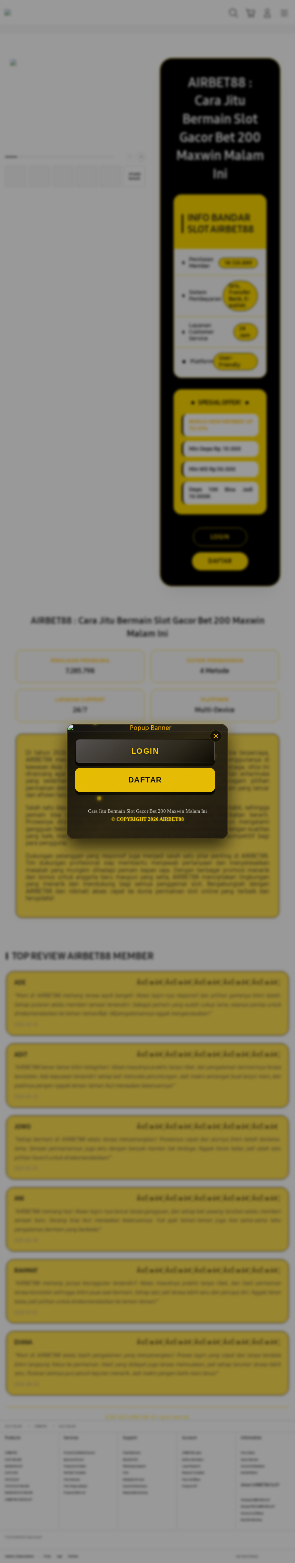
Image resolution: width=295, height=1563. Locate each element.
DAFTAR (145, 780)
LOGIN (145, 751)
